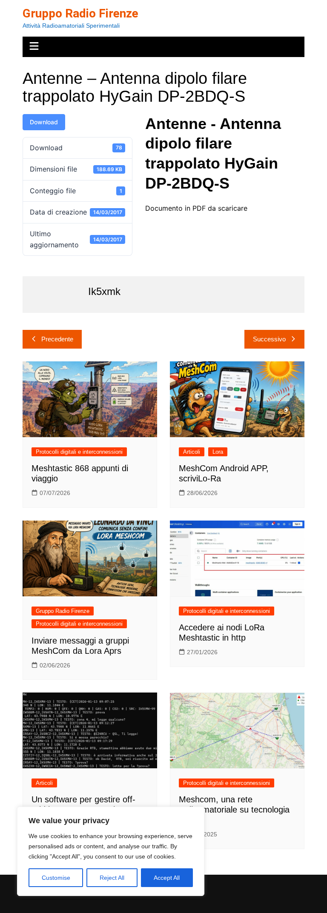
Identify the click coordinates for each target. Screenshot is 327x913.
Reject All (112, 877)
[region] (110, 851)
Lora (217, 452)
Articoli (191, 452)
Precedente (57, 339)
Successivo (269, 339)
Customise (56, 877)
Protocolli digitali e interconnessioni (79, 452)
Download (44, 122)
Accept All (167, 877)
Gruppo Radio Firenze (80, 13)
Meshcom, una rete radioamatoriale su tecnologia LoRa (234, 809)
